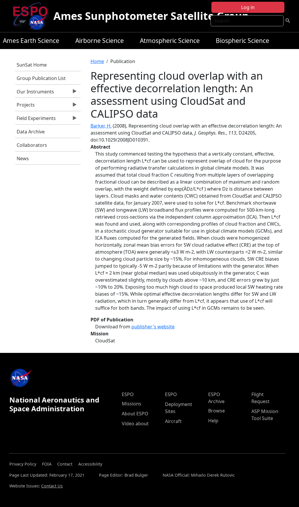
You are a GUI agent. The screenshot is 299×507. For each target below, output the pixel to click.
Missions (131, 403)
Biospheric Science (242, 40)
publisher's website (153, 326)
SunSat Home (32, 65)
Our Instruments (34, 93)
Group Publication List (41, 78)
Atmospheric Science (170, 40)
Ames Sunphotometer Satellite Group (151, 16)
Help (213, 420)
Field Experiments (35, 119)
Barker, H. (101, 126)
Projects (25, 106)
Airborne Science (99, 40)
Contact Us (52, 486)
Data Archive (31, 131)
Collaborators (32, 145)
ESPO (128, 394)
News (23, 158)
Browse (216, 410)
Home (97, 61)
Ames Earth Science (31, 40)
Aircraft (173, 421)
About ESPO (135, 413)
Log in (248, 7)
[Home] (32, 16)
